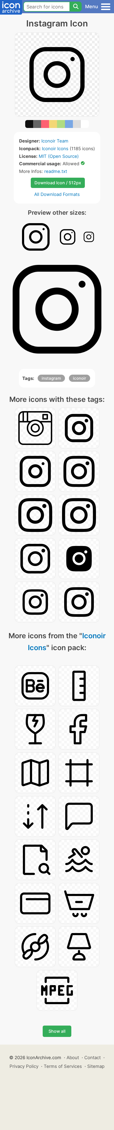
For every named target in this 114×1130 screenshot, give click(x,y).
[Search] (75, 7)
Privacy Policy (24, 1066)
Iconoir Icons (55, 148)
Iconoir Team (54, 141)
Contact (92, 1057)
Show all (57, 1031)
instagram (51, 378)
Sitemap (95, 1066)
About (73, 1057)
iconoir (79, 378)
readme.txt (55, 171)
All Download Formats (57, 194)
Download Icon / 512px (57, 182)
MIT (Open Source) (59, 156)
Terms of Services (63, 1066)
